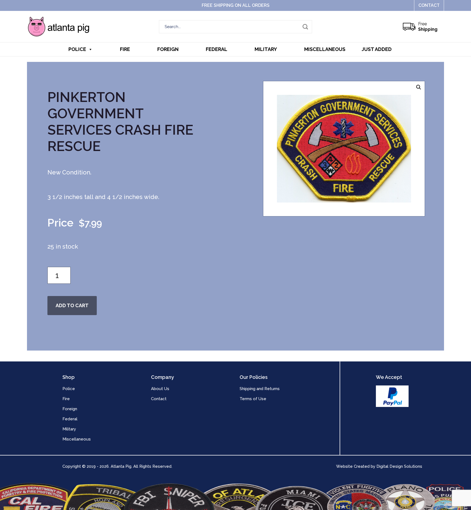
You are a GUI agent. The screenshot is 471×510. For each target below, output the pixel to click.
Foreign (168, 49)
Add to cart (72, 305)
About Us (160, 388)
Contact (429, 5)
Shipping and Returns (260, 388)
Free (427, 26)
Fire (125, 49)
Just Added (377, 49)
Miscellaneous (324, 49)
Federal (216, 49)
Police (77, 49)
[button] (419, 87)
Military (266, 49)
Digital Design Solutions (399, 466)
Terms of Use (253, 398)
